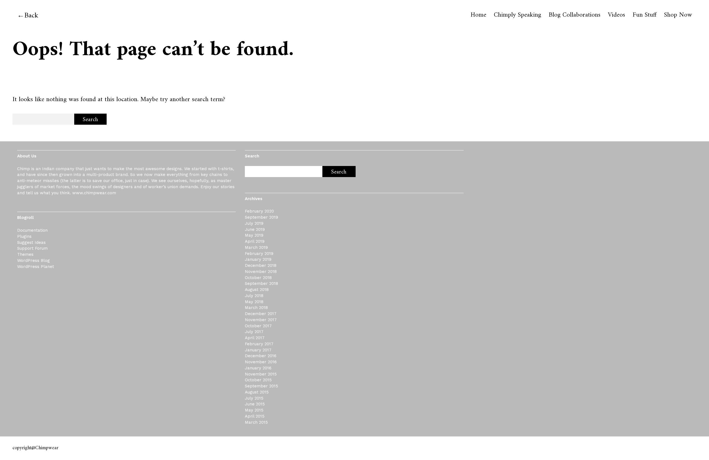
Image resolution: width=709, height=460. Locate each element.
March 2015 (256, 422)
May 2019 (254, 235)
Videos (616, 15)
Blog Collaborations (574, 15)
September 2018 (261, 283)
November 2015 (261, 374)
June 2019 (255, 229)
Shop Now (678, 15)
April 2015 (254, 416)
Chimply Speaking (517, 15)
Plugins (24, 236)
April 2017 (254, 337)
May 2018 (254, 301)
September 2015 (261, 386)
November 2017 (261, 319)
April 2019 (254, 241)
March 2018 (256, 307)
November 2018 (261, 271)
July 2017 (254, 331)
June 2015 (255, 404)
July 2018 (254, 295)
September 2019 (261, 217)
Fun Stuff (645, 15)
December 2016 (260, 355)
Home (478, 15)
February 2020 (259, 211)
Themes (25, 254)
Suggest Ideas (31, 242)
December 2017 (260, 313)
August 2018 (257, 289)
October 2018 (258, 277)
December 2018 (260, 265)
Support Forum (32, 248)
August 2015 (257, 392)
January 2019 (258, 259)
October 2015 (258, 379)
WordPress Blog (33, 260)
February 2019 (259, 253)
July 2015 (254, 398)
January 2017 (258, 349)
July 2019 (254, 223)
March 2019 (256, 247)
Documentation (32, 230)
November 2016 (261, 361)
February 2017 (259, 343)
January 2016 (258, 368)
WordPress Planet (35, 266)
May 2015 (254, 410)
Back (31, 15)
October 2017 (258, 325)
